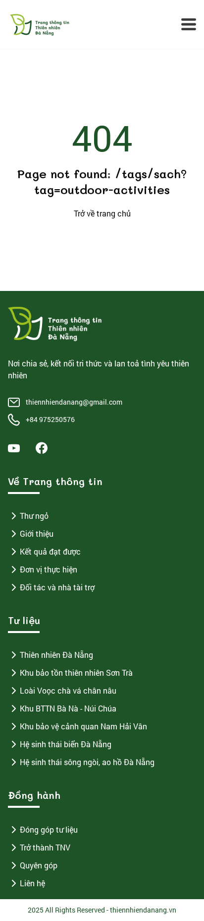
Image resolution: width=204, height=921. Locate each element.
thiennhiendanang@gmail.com (74, 402)
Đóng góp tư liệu (49, 829)
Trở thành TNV (45, 847)
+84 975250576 (50, 419)
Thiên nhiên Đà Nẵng (56, 654)
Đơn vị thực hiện (48, 569)
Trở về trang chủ (102, 213)
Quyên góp (38, 865)
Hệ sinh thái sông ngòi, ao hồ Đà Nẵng (87, 762)
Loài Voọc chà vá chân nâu (68, 690)
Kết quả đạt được (50, 551)
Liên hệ (32, 883)
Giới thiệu (36, 533)
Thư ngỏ (34, 515)
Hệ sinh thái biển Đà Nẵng (65, 744)
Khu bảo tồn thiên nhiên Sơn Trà (76, 672)
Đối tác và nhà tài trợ (57, 587)
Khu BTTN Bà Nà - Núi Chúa (68, 708)
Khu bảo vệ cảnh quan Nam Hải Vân (83, 726)
